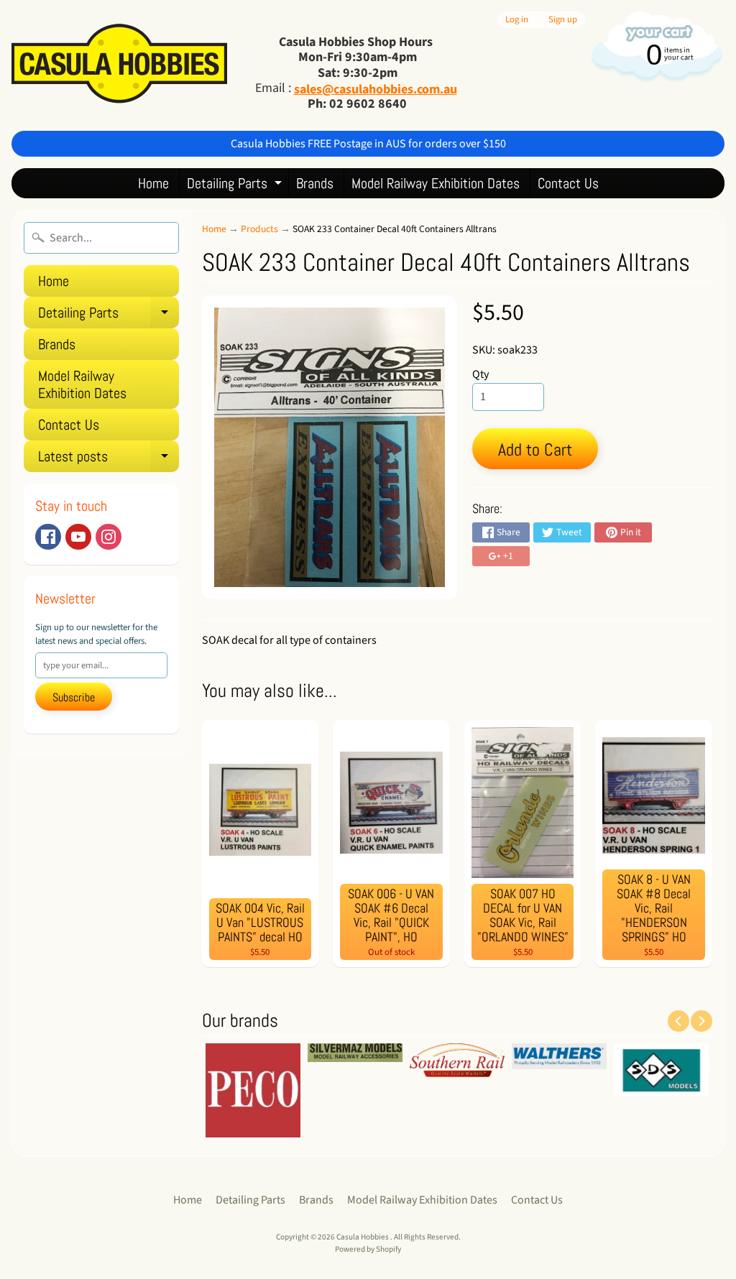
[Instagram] (108, 537)
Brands (315, 183)
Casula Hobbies (363, 1237)
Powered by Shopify (368, 1249)
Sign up (562, 19)
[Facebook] (48, 537)
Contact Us (568, 183)
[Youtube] (78, 537)
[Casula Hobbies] (119, 65)
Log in (516, 19)
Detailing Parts (236, 186)
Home (153, 183)
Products (259, 229)
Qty (480, 374)
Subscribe (73, 697)
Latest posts (108, 459)
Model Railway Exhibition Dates (435, 183)
